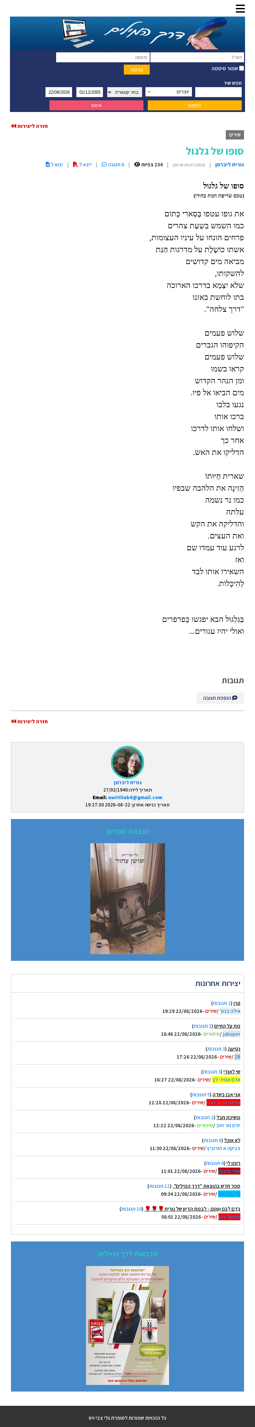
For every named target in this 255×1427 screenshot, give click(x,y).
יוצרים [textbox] (183, 91)
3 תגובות (216, 1048)
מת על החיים (227, 1025)
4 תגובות (215, 1163)
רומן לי (233, 1163)
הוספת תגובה (217, 697)
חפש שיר (233, 83)
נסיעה (234, 1048)
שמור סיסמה (225, 68)
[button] (240, 9)
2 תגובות (205, 1117)
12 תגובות (159, 1185)
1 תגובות (222, 1003)
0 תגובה (115, 164)
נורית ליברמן (127, 782)
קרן (236, 1003)
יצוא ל (56, 164)
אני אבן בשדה (226, 1094)
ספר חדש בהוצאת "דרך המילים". (206, 1185)
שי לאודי (231, 1071)
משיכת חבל (228, 1117)
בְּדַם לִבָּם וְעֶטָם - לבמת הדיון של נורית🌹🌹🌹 (192, 1208)
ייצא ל (85, 164)
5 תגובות (201, 1094)
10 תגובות (131, 1208)
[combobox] (168, 91)
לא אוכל (232, 1140)
